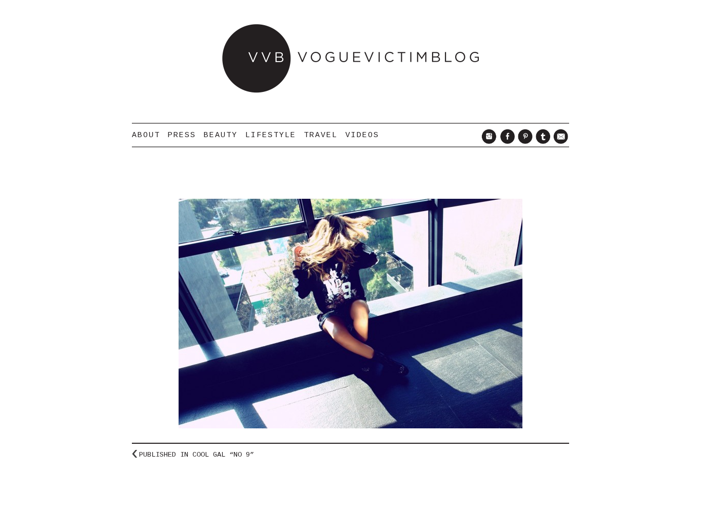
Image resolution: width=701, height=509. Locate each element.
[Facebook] (506, 141)
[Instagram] (488, 141)
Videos (362, 135)
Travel (321, 135)
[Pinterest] (524, 141)
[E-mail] (560, 141)
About (146, 135)
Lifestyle (270, 135)
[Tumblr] (542, 141)
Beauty (221, 135)
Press (182, 135)
